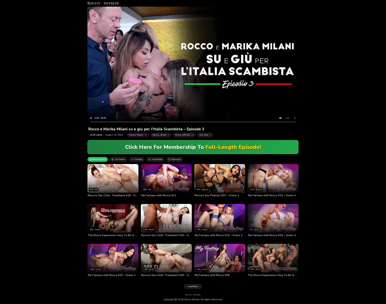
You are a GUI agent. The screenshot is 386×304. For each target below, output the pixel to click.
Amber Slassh (148, 280)
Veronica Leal (201, 200)
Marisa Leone (104, 240)
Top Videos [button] (120, 159)
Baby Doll (92, 240)
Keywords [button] (176, 159)
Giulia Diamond (202, 280)
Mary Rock (93, 280)
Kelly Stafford (216, 280)
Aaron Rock (214, 200)
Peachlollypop (119, 240)
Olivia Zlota (93, 200)
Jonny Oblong (162, 280)
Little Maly (226, 200)
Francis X (104, 200)
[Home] (103, 3)
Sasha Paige (147, 200)
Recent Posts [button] (99, 159)
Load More (193, 286)
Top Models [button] (157, 159)
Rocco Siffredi (161, 200)
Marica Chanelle (149, 240)
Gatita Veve (253, 240)
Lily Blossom (200, 240)
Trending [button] (138, 159)
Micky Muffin (254, 200)
